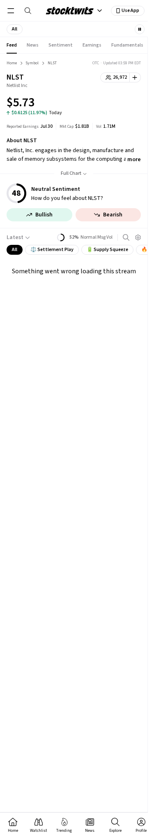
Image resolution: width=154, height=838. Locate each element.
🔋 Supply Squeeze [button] (107, 249)
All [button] (14, 249)
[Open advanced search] (126, 237)
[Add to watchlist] (135, 77)
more (134, 159)
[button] (15, 29)
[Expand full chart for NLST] (118, 104)
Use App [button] (130, 10)
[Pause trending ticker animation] (140, 29)
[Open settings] (138, 237)
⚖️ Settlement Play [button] (52, 249)
